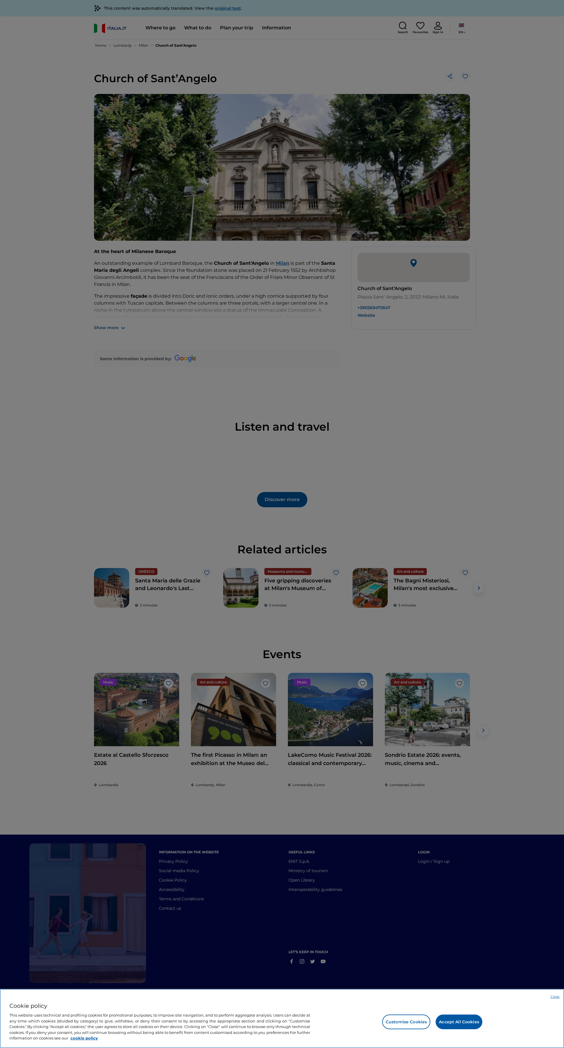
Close (555, 997)
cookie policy (84, 1038)
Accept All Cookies (459, 1022)
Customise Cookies (406, 1022)
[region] (282, 1018)
